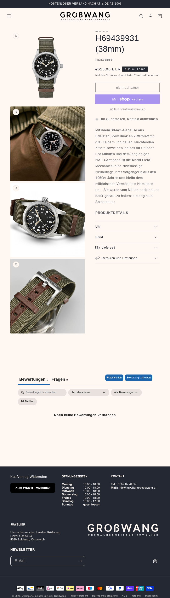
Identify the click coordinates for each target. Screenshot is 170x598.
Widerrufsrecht (79, 595)
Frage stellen (114, 377)
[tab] (59, 380)
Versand (115, 75)
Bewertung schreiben (139, 377)
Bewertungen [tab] (33, 379)
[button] (8, 16)
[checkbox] (27, 401)
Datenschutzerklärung (105, 595)
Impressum (151, 595)
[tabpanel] (85, 424)
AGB (124, 595)
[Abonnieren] (80, 561)
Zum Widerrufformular (32, 488)
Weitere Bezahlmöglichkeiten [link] (128, 109)
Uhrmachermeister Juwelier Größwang (44, 596)
